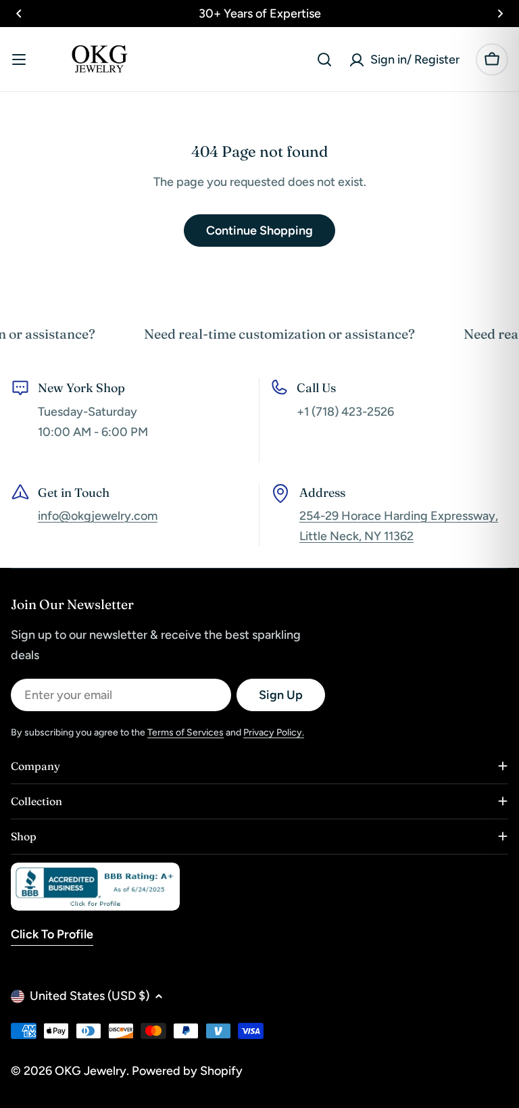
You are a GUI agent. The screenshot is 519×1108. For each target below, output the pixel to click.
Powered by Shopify (187, 1070)
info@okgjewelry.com (97, 515)
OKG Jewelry (90, 1070)
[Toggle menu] (19, 59)
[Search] (324, 59)
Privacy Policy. (273, 732)
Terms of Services (185, 732)
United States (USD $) (89, 995)
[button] (19, 13)
